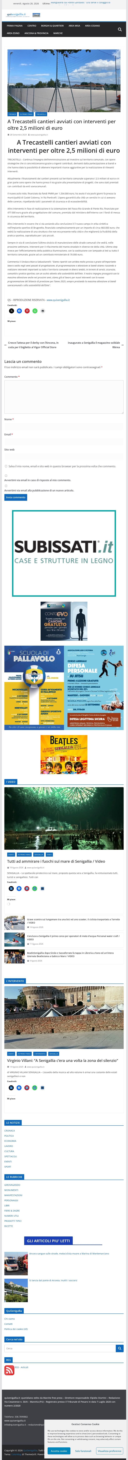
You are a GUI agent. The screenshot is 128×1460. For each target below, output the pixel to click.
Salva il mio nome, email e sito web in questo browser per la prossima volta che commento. (62, 466)
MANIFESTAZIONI (13, 1195)
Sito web (9, 449)
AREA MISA (74, 25)
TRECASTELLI (41, 114)
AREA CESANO (92, 25)
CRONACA (12, 114)
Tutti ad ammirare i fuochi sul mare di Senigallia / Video (56, 861)
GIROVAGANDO (12, 1184)
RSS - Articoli (21, 1367)
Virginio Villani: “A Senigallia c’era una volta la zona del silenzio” (62, 1060)
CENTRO (31, 25)
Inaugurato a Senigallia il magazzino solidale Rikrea (94, 345)
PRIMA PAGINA (14, 25)
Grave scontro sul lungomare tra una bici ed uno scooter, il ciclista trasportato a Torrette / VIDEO (73, 921)
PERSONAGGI (11, 1200)
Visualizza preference (109, 1451)
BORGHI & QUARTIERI (52, 25)
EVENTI (11, 854)
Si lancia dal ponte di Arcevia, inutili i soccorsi (53, 1280)
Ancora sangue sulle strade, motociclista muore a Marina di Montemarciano (69, 1253)
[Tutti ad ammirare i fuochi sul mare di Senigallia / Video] (63, 818)
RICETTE (8, 1226)
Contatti (8, 1323)
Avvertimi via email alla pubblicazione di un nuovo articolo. (39, 490)
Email (8, 434)
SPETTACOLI (10, 1156)
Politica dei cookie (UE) (16, 1329)
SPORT (7, 1166)
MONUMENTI (11, 1190)
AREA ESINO (13, 33)
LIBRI (7, 1205)
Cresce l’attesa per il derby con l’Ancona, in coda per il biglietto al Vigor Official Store (33, 345)
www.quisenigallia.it (39, 134)
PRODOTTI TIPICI (13, 1220)
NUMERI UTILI (11, 1215)
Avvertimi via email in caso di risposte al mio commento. (37, 480)
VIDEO (49, 854)
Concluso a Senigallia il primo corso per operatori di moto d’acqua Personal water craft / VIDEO (73, 938)
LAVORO (8, 1146)
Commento (12, 376)
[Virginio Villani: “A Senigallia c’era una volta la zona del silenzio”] (63, 1017)
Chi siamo (9, 1318)
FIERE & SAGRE (12, 1210)
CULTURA (9, 1151)
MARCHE (58, 33)
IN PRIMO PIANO (26, 114)
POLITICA (9, 1135)
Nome (9, 419)
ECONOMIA (10, 1140)
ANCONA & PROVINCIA (36, 33)
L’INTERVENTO (39, 1054)
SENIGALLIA (38, 854)
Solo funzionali (83, 1451)
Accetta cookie (59, 1451)
